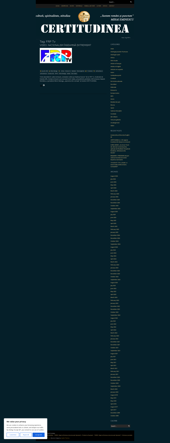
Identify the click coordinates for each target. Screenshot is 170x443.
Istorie (112, 99)
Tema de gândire (80, 71)
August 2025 (114, 211)
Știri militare (114, 117)
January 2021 (114, 374)
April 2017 (113, 410)
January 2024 (114, 268)
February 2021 (115, 371)
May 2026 (113, 185)
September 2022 (115, 315)
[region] (25, 428)
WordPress (47, 438)
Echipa (72, 6)
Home (122, 37)
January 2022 (114, 339)
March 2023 (114, 297)
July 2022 (113, 321)
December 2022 (115, 306)
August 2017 (114, 407)
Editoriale (79, 6)
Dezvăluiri (113, 84)
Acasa (57, 6)
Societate (74, 71)
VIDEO (112, 126)
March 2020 (114, 389)
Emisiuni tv (68, 71)
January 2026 (114, 197)
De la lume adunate (116, 81)
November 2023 (115, 274)
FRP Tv (56, 73)
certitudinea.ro (99, 71)
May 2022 (113, 327)
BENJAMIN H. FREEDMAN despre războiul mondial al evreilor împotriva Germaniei (120, 158)
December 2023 (115, 271)
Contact (111, 6)
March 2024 (114, 262)
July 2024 (113, 250)
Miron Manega (54, 71)
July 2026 (113, 179)
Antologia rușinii (115, 55)
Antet (112, 49)
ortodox (68, 73)
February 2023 (115, 300)
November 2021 (115, 345)
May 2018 (113, 401)
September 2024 (115, 244)
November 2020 (115, 380)
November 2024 (115, 238)
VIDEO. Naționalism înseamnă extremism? (65, 45)
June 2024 (113, 253)
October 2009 (114, 416)
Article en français (116, 63)
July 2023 (113, 285)
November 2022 (115, 309)
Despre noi (64, 6)
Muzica (113, 105)
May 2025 (113, 220)
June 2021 (113, 359)
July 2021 (113, 356)
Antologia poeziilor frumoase (119, 52)
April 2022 (113, 330)
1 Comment (90, 71)
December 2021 (115, 342)
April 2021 (113, 365)
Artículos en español (117, 69)
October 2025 (114, 206)
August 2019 (114, 395)
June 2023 (113, 288)
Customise (13, 435)
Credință (113, 78)
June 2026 (113, 182)
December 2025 (115, 200)
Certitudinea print (116, 75)
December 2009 (115, 413)
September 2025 (115, 208)
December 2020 (115, 377)
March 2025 (114, 226)
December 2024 (115, 235)
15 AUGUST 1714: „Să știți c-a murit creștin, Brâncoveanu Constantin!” (119, 164)
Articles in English (116, 66)
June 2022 (113, 324)
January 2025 (114, 232)
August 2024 (114, 247)
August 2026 (114, 176)
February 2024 (115, 265)
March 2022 (114, 333)
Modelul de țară (89, 6)
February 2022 (115, 336)
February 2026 (115, 194)
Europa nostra (115, 93)
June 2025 (113, 217)
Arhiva (105, 6)
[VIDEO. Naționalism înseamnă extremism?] (56, 49)
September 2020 (115, 386)
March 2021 (114, 368)
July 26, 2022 (45, 71)
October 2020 (114, 383)
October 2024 (114, 241)
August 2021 (114, 353)
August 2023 (114, 282)
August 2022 (114, 318)
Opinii (112, 108)
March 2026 (114, 191)
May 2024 (113, 256)
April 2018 (113, 404)
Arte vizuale (114, 60)
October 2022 (114, 312)
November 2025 (115, 203)
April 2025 (113, 223)
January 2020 (114, 392)
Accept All (38, 435)
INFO (112, 96)
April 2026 (113, 188)
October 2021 (114, 348)
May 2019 (113, 398)
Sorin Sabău (74, 73)
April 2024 (113, 259)
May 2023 (113, 291)
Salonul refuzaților (116, 111)
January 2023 (114, 303)
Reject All (26, 435)
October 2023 (114, 277)
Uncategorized (115, 123)
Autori (99, 6)
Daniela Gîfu (51, 73)
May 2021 (113, 362)
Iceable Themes (65, 438)
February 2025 (115, 229)
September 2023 (115, 279)
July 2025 (113, 214)
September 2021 (115, 350)
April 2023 (113, 294)
